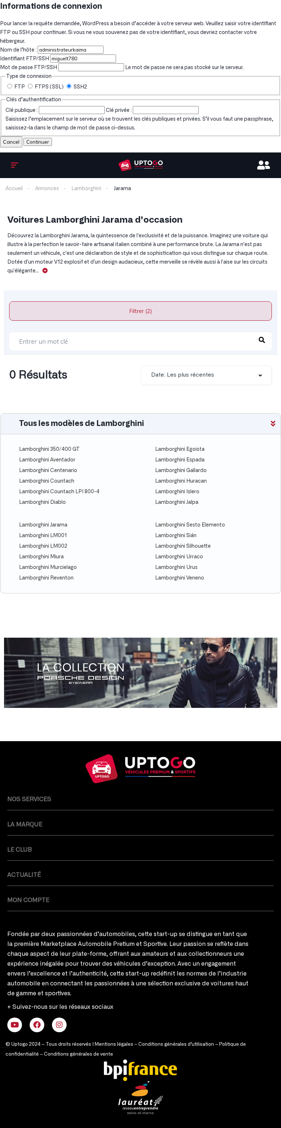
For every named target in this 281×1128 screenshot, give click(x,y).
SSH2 (79, 87)
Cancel (11, 142)
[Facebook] (37, 1025)
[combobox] (206, 375)
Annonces (47, 188)
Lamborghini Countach (46, 481)
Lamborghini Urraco (179, 556)
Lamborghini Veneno (179, 578)
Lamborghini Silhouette (183, 546)
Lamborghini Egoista (180, 449)
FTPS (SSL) (49, 87)
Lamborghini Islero (177, 491)
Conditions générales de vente (78, 1054)
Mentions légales (114, 1044)
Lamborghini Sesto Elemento (190, 525)
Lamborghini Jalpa (176, 502)
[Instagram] (59, 1025)
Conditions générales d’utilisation (176, 1044)
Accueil (14, 188)
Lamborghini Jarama (43, 525)
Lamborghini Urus (176, 567)
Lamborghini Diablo (42, 502)
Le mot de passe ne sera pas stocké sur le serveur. (122, 67)
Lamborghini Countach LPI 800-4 (59, 491)
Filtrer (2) (140, 311)
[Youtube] (14, 1025)
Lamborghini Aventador (47, 460)
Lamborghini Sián (175, 535)
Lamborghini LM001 (43, 535)
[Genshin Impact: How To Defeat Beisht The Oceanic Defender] (141, 165)
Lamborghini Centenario (48, 470)
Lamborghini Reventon (46, 578)
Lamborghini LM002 (43, 546)
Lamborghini (86, 188)
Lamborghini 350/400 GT (49, 449)
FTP (19, 87)
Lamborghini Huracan (181, 481)
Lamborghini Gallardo (181, 470)
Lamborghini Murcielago (48, 567)
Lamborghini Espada (180, 460)
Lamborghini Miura (41, 556)
